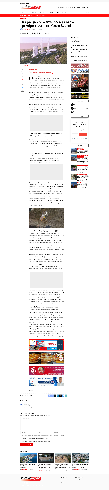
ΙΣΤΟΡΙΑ (85, 155)
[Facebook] (81, 3)
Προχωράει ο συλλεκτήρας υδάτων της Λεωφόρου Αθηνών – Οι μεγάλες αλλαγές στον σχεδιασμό (45, 466)
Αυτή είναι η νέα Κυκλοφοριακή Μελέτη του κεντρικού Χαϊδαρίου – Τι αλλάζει (80, 465)
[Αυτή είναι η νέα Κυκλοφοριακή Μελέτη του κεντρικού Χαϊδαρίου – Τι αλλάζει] (80, 458)
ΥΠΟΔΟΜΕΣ (23, 18)
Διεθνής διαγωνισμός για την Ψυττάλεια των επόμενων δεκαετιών (27, 465)
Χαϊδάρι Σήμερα (27, 29)
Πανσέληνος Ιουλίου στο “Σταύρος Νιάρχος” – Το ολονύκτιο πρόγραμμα (82, 186)
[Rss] (88, 3)
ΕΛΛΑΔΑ (79, 165)
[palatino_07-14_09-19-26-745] (46, 357)
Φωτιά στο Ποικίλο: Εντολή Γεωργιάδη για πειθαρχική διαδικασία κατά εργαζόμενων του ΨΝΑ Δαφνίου (82, 169)
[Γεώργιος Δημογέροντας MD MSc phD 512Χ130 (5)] (46, 381)
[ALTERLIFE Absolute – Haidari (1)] (80, 95)
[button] (87, 7)
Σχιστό (35, 390)
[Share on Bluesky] (35, 33)
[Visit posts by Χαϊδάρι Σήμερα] (21, 29)
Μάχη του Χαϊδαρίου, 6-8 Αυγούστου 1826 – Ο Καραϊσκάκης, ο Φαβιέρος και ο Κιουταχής (82, 160)
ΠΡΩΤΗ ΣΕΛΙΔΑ (80, 149)
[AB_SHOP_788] (46, 344)
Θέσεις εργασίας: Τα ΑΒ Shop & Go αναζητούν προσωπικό (32, 15)
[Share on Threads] (32, 33)
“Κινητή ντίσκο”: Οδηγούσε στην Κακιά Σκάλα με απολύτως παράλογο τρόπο (79, 45)
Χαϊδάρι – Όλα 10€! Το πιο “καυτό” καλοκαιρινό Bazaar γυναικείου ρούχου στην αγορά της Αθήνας (82, 178)
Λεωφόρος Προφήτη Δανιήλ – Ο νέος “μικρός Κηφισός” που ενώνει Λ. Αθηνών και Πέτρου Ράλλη (62, 466)
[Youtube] (80, 112)
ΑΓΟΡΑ (79, 174)
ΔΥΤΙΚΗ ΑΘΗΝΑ (80, 155)
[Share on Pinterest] (22, 79)
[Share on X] (30, 33)
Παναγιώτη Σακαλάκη (38, 487)
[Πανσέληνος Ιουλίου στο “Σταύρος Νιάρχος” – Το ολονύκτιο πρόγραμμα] (74, 185)
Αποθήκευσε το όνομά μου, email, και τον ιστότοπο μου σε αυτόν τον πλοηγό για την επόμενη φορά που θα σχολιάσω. (43, 435)
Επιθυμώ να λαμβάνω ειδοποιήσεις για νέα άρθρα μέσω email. (36, 441)
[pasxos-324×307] (80, 82)
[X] (82, 3)
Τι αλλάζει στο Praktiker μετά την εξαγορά (82, 152)
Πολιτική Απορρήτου (79, 139)
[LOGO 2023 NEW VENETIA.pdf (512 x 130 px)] (46, 371)
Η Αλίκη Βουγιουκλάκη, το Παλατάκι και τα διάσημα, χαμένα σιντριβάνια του (79, 51)
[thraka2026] (80, 65)
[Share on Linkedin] (22, 81)
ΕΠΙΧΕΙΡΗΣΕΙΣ (80, 148)
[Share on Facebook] (27, 33)
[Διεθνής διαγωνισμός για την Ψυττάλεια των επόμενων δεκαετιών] (28, 458)
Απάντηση (64, 404)
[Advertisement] (46, 123)
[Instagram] (86, 3)
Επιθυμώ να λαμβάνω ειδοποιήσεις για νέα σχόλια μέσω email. (36, 438)
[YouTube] (84, 3)
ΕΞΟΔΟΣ (79, 182)
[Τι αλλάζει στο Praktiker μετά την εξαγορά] (74, 151)
